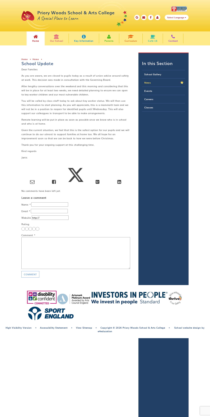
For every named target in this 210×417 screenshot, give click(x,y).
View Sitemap (84, 327)
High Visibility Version (19, 327)
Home (24, 59)
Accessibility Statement (54, 327)
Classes (148, 107)
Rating (25, 224)
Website (26, 217)
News (147, 82)
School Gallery (152, 74)
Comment (28, 235)
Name (26, 204)
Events (148, 91)
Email (25, 211)
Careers (148, 99)
